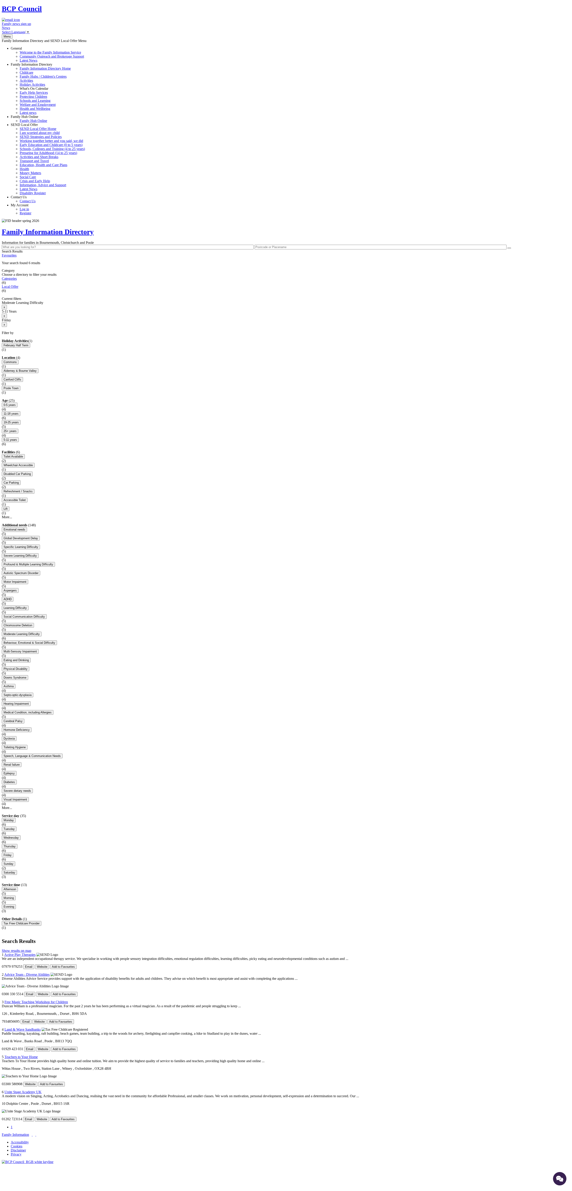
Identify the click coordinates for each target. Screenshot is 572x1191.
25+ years (10, 431)
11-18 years (11, 413)
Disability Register (33, 193)
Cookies (16, 1146)
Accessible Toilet (15, 500)
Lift (6, 508)
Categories (9, 278)
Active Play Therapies (20, 955)
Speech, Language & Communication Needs (32, 756)
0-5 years (10, 405)
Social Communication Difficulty (24, 616)
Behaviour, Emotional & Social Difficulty (29, 642)
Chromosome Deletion (18, 625)
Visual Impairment (15, 799)
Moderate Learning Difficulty (22, 634)
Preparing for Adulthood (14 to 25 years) (48, 153)
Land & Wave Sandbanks (22, 1029)
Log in (24, 209)
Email (28, 966)
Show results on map (16, 951)
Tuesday (9, 829)
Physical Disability (15, 669)
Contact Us (23, 199)
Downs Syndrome (15, 677)
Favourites (9, 255)
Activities (26, 80)
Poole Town (11, 388)
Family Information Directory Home (45, 68)
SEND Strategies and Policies (41, 137)
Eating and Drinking (16, 660)
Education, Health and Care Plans (43, 165)
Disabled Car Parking (17, 474)
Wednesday (11, 837)
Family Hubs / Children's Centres (43, 76)
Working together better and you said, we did (51, 141)
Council (22, 9)
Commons (10, 362)
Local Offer (10, 286)
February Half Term (16, 345)
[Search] (509, 248)
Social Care (28, 177)
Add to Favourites (63, 966)
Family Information (15, 1135)
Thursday (10, 846)
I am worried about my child (40, 133)
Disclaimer (18, 1150)
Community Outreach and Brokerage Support (52, 56)
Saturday (9, 872)
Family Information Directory (41, 89)
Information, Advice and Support (43, 185)
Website (42, 966)
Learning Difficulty (15, 608)
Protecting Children (33, 96)
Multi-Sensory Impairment (20, 651)
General (47, 54)
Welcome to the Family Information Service (50, 52)
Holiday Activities (32, 84)
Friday (8, 855)
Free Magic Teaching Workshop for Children (36, 1002)
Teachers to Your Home (21, 1057)
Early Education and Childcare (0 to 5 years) (51, 145)
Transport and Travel (34, 161)
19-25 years (11, 422)
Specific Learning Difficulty (21, 547)
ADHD (8, 599)
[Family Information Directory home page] (27, 1162)
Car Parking (11, 482)
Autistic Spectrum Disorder (21, 573)
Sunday (8, 863)
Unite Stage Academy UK (23, 1092)
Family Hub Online (29, 119)
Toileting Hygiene (15, 747)
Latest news (28, 113)
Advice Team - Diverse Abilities (27, 974)
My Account (21, 209)
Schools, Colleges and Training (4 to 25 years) (52, 149)
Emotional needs (14, 529)
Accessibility (20, 1142)
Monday (9, 820)
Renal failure (12, 764)
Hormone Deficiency (17, 729)
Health (24, 169)
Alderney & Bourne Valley (20, 370)
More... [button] (7, 517)
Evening (9, 906)
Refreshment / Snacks (18, 491)
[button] (286, 263)
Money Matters (30, 173)
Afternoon (10, 889)
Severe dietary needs (17, 790)
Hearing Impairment (16, 703)
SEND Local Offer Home (38, 129)
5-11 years (10, 439)
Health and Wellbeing (35, 109)
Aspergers (10, 590)
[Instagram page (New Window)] (35, 1135)
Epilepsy (9, 773)
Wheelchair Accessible (18, 465)
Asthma (9, 686)
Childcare (26, 72)
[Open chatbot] (559, 1178)
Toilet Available (13, 456)
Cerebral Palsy (13, 721)
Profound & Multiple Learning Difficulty (28, 564)
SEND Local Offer (48, 159)
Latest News (28, 60)
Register (25, 213)
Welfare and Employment (38, 105)
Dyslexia (9, 738)
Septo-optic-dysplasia (18, 695)
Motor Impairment (15, 581)
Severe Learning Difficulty (20, 555)
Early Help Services (34, 92)
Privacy (16, 1154)
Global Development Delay (21, 538)
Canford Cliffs (12, 379)
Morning (9, 898)
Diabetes (9, 782)
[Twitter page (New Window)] (32, 1135)
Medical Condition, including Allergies (28, 712)
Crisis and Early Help (35, 181)
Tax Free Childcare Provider (22, 923)
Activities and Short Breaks (39, 157)
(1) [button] (30, 341)
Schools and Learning (35, 100)
